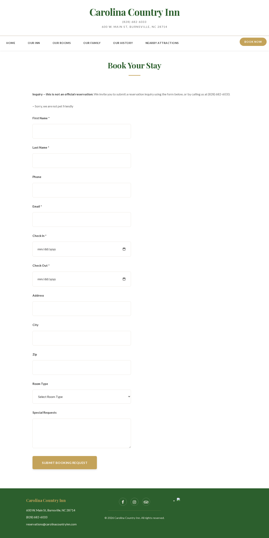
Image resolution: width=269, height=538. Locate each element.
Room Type (40, 383)
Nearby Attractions (162, 43)
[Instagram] (134, 502)
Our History (123, 43)
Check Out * (41, 265)
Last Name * (40, 147)
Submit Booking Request (64, 462)
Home (10, 43)
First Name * (41, 118)
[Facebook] (123, 502)
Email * (37, 206)
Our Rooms (62, 43)
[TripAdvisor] (146, 502)
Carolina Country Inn (134, 12)
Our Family (91, 43)
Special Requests (44, 412)
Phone (36, 177)
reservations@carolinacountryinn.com (51, 524)
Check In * (39, 235)
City (35, 325)
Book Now (253, 41)
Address (38, 295)
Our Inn (34, 43)
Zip (34, 354)
